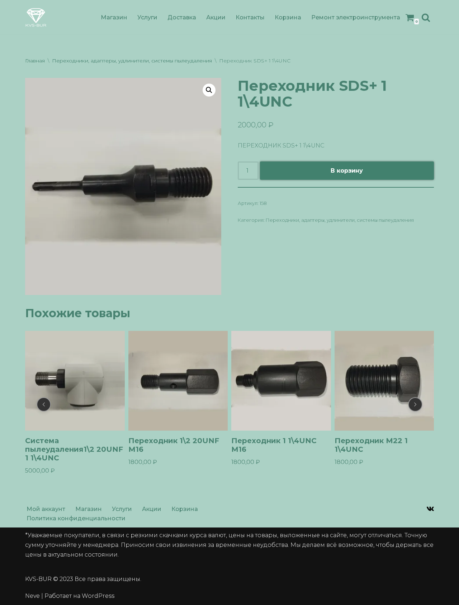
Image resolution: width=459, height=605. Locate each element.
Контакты (250, 17)
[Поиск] (425, 17)
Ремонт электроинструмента (355, 17)
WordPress (98, 595)
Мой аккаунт (46, 509)
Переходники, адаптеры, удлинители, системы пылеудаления (132, 60)
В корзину (347, 170)
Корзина (288, 17)
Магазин (114, 17)
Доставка (181, 17)
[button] (209, 90)
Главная (35, 60)
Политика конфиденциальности (76, 518)
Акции (216, 17)
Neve (32, 595)
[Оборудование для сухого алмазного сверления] (36, 17)
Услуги (147, 17)
